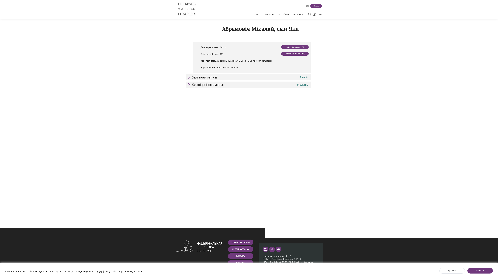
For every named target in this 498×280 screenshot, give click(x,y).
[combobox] (280, 6)
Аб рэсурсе (297, 14)
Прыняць (480, 271)
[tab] (248, 77)
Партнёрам (283, 14)
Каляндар (269, 14)
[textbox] (280, 6)
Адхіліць (452, 271)
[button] (248, 77)
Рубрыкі (257, 14)
